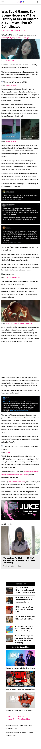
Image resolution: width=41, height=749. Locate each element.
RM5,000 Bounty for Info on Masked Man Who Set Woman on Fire (24, 609)
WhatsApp (26, 38)
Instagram (11, 38)
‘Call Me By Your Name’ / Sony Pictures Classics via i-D (19, 323)
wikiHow (8, 452)
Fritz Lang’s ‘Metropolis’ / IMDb (13, 277)
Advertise (21, 716)
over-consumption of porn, (16, 482)
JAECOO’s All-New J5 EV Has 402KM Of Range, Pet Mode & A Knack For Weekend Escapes (24, 590)
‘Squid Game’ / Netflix (11, 61)
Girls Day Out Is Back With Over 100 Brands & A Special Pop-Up (24, 619)
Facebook (4, 38)
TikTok (17, 38)
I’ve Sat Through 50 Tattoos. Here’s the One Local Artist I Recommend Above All (23, 599)
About (9, 716)
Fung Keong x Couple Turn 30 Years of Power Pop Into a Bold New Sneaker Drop (24, 628)
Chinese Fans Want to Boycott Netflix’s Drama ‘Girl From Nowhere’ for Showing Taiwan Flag (19, 560)
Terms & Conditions (24, 719)
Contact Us (11, 719)
